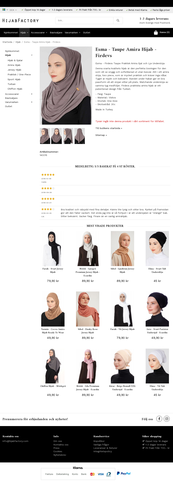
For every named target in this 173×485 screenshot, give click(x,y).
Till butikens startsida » (108, 128)
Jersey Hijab (14, 69)
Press (56, 448)
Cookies (57, 451)
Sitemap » (101, 135)
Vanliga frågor (101, 444)
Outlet (86, 32)
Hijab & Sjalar (15, 60)
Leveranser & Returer (105, 448)
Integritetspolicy (102, 451)
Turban (12, 84)
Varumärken (71, 32)
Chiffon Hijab (15, 88)
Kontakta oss (60, 444)
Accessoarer (38, 32)
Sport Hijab (14, 79)
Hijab (23, 32)
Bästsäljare (56, 32)
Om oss (57, 441)
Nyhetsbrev (59, 455)
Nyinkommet (11, 32)
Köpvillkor (99, 441)
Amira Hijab (14, 65)
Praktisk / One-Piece (19, 74)
